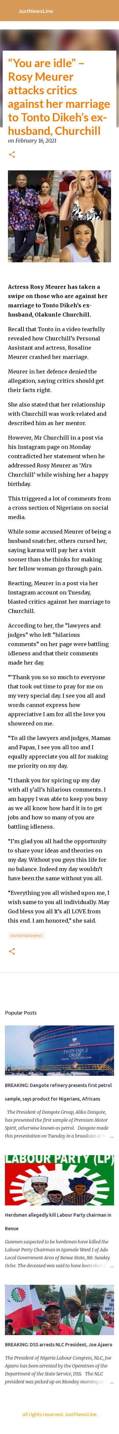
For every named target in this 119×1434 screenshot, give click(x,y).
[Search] (110, 11)
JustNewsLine (36, 11)
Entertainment (27, 935)
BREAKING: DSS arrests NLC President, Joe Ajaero (58, 1344)
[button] (12, 155)
